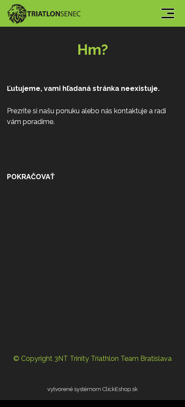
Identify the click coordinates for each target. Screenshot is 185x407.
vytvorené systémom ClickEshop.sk (92, 389)
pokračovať (31, 177)
